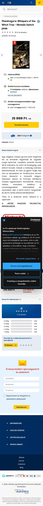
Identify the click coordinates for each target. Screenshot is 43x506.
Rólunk (21, 457)
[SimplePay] (21, 476)
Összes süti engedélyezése (21, 266)
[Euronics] (8, 3)
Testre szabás (20, 273)
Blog (21, 467)
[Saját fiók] (32, 2)
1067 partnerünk (16, 235)
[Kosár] (39, 3)
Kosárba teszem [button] (21, 125)
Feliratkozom (21, 407)
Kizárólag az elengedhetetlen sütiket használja (21, 282)
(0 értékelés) (21, 32)
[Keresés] (38, 9)
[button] (2, 55)
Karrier (21, 461)
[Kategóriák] (3, 2)
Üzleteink (21, 464)
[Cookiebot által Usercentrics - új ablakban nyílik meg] (30, 220)
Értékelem (9, 345)
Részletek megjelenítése (26, 259)
